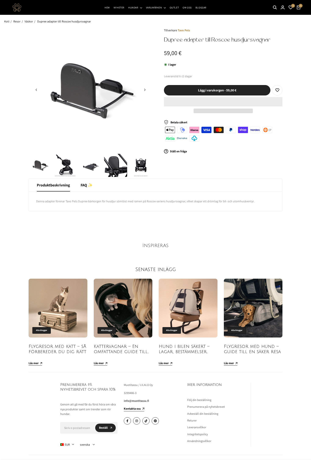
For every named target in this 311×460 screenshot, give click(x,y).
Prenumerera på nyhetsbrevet (206, 407)
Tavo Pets (184, 30)
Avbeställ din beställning (202, 414)
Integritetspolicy (197, 434)
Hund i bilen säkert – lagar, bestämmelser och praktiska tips (184, 351)
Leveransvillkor (196, 427)
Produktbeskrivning (53, 185)
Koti (6, 21)
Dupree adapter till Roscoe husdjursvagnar (64, 21)
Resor (17, 21)
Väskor (29, 21)
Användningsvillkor (199, 441)
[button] (223, 101)
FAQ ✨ (86, 185)
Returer (192, 420)
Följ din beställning (199, 400)
